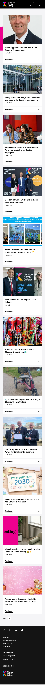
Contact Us (6, 647)
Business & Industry (9, 640)
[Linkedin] (16, 630)
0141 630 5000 (9, 666)
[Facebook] (9, 630)
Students (5, 637)
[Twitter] (22, 630)
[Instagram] (4, 630)
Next (4, 618)
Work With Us (7, 643)
